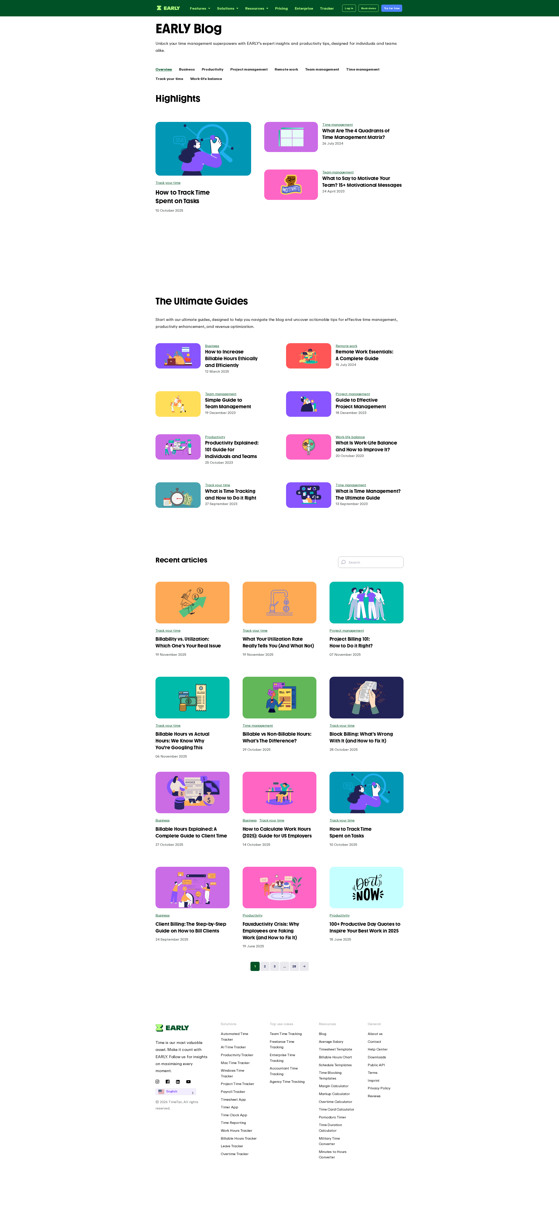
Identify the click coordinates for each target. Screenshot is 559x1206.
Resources (254, 8)
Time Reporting (233, 1122)
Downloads (377, 1057)
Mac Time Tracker (235, 1063)
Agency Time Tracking (287, 1081)
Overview (163, 69)
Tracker (327, 8)
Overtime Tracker (234, 1154)
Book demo (368, 8)
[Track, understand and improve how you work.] (167, 8)
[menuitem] (239, 1036)
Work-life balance (206, 78)
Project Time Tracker (237, 1083)
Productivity (212, 69)
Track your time (169, 78)
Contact (374, 1041)
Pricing (281, 8)
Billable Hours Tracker (239, 1138)
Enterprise (304, 8)
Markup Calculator (334, 1094)
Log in (349, 8)
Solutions (225, 8)
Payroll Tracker (233, 1091)
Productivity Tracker (237, 1055)
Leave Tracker (232, 1146)
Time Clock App (234, 1115)
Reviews (374, 1096)
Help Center (378, 1049)
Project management (249, 69)
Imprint (374, 1080)
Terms (373, 1072)
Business (187, 69)
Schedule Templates (335, 1065)
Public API (376, 1065)
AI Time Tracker (233, 1047)
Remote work (286, 69)
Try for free (392, 8)
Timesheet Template (335, 1049)
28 (294, 966)
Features (198, 8)
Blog (322, 1033)
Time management (363, 69)
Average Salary (331, 1041)
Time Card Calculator (336, 1109)
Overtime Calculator (335, 1101)
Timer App (229, 1107)
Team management (322, 69)
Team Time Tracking (286, 1033)
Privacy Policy (379, 1088)
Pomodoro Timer (332, 1117)
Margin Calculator (334, 1086)
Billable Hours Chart (335, 1057)
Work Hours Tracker (236, 1130)
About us (375, 1033)
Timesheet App (233, 1099)
